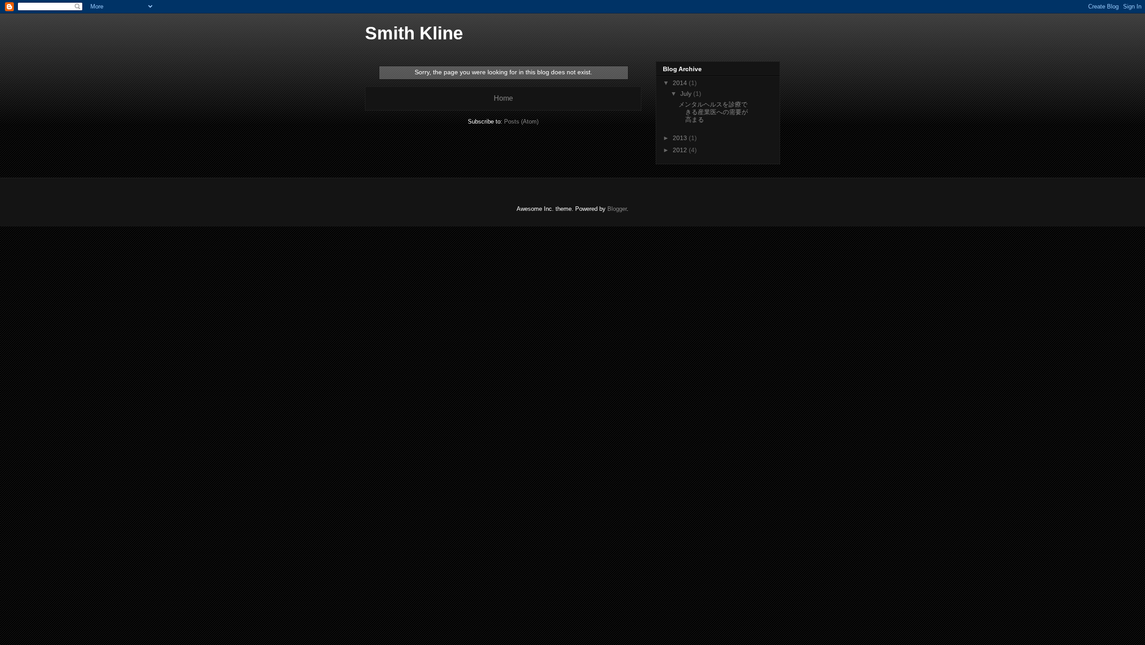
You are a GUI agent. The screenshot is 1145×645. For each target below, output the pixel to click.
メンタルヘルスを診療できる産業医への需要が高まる (713, 112)
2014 (681, 82)
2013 (681, 137)
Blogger (617, 208)
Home (503, 98)
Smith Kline (414, 33)
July (686, 93)
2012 (681, 150)
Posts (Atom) (521, 121)
